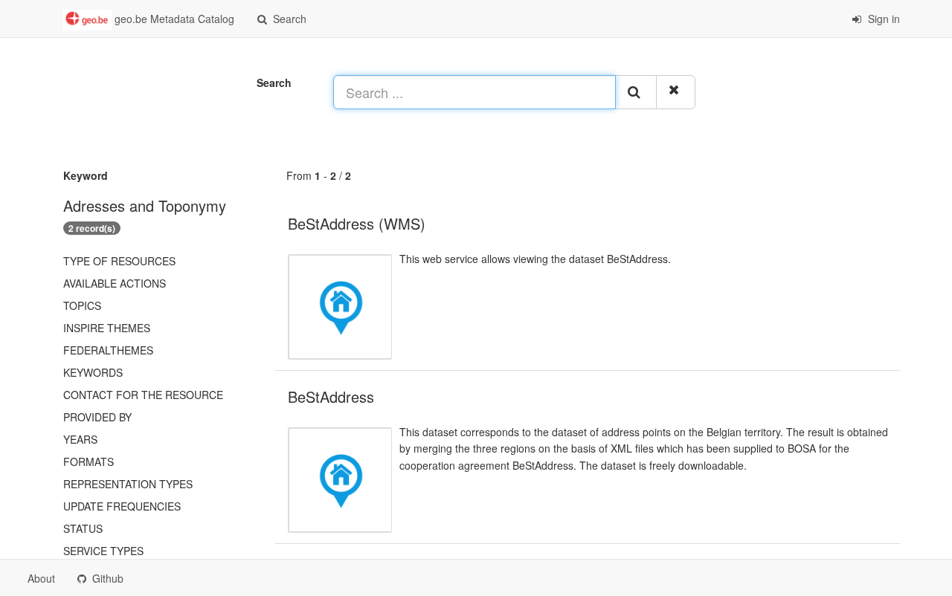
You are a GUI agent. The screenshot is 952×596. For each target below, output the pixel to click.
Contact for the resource (143, 394)
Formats (88, 461)
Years (80, 439)
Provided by (97, 416)
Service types (103, 550)
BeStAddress (331, 396)
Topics (82, 305)
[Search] (636, 92)
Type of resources (119, 260)
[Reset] (675, 92)
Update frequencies (122, 506)
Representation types (128, 483)
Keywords (93, 372)
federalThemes (108, 350)
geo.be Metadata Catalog (173, 18)
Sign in (882, 18)
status (83, 528)
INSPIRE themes (106, 327)
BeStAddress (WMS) (356, 223)
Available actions (114, 283)
